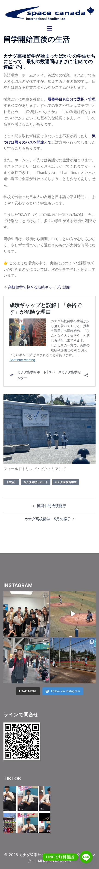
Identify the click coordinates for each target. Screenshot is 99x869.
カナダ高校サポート (35, 482)
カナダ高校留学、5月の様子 (47, 519)
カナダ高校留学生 (66, 482)
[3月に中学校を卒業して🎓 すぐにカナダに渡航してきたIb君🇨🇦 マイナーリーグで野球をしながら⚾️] (26, 614)
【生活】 (11, 482)
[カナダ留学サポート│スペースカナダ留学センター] (49, 12)
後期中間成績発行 (51, 505)
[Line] (86, 857)
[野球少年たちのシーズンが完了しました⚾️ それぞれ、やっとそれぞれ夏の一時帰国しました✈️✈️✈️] (26, 660)
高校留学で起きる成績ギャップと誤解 (39, 287)
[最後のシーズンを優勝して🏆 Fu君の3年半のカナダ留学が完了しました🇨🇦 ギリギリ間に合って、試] (73, 660)
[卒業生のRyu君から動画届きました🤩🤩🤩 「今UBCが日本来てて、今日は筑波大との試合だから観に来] (73, 614)
